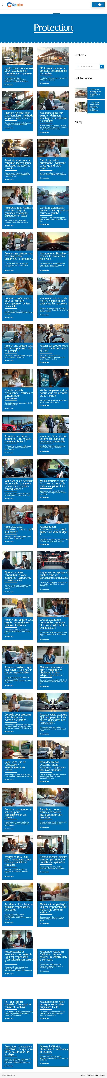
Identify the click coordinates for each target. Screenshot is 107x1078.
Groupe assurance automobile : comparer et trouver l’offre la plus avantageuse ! (53, 623)
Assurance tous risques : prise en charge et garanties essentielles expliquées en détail (19, 211)
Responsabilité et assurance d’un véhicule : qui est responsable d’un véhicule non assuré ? (19, 957)
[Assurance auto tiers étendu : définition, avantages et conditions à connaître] (53, 100)
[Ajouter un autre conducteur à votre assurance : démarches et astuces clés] (17, 560)
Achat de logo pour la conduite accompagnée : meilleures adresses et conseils (19, 164)
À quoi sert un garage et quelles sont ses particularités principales (54, 575)
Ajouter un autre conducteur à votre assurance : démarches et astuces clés (18, 576)
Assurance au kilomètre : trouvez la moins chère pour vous (54, 256)
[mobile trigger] (4, 4)
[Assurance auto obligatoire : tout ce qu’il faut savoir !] (17, 514)
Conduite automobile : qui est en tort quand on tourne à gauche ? (54, 210)
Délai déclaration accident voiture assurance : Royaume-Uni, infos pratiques (53, 766)
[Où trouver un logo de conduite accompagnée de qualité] (53, 56)
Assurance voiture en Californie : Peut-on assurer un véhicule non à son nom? (53, 955)
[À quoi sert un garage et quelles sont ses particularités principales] (53, 560)
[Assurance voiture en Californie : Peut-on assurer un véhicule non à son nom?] (53, 939)
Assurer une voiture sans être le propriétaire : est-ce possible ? (19, 348)
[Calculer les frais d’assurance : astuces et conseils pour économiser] (17, 378)
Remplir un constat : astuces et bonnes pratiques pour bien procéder (51, 813)
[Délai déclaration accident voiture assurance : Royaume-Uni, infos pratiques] (53, 749)
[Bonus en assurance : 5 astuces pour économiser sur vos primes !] (17, 797)
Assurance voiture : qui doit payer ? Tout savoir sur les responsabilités (18, 670)
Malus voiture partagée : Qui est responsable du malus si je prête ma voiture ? (54, 908)
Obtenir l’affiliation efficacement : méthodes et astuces (54, 1049)
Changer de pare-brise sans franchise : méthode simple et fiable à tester (19, 115)
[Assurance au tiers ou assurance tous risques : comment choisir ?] (17, 424)
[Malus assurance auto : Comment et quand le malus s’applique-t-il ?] (53, 468)
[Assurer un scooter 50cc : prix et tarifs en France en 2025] (53, 333)
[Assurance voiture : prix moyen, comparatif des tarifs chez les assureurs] (53, 286)
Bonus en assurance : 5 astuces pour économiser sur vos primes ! (18, 813)
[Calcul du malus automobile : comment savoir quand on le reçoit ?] (53, 148)
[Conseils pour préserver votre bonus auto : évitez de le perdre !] (17, 702)
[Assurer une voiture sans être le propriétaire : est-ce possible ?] (17, 333)
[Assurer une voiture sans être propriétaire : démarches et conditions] (17, 241)
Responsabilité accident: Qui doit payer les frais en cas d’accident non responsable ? (54, 718)
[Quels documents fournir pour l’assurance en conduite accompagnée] (17, 56)
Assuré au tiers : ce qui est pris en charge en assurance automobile (53, 439)
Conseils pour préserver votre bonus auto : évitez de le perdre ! (18, 717)
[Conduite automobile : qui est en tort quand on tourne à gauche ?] (53, 195)
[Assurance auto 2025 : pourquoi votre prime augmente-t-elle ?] (53, 989)
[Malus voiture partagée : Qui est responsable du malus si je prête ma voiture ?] (53, 892)
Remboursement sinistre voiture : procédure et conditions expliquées (53, 859)
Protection (95, 89)
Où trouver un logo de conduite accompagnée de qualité (53, 71)
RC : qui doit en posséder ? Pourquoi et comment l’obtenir (18, 1004)
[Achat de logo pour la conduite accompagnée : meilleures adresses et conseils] (17, 148)
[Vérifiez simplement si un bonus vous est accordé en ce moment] (53, 378)
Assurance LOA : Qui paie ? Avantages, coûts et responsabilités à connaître (18, 860)
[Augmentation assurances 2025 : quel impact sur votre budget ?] (53, 514)
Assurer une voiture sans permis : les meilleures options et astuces (19, 622)
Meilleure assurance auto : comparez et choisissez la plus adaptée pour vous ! (51, 671)
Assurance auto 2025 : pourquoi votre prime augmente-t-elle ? (52, 1004)
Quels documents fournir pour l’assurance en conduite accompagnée (19, 71)
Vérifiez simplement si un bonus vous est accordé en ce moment (54, 393)
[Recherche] (95, 4)
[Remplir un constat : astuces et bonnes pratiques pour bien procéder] (53, 797)
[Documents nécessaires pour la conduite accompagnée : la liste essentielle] (17, 286)
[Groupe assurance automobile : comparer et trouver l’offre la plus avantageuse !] (53, 607)
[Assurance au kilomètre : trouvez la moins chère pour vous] (53, 241)
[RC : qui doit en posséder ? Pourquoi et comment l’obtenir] (17, 989)
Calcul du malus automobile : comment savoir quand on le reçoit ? (53, 164)
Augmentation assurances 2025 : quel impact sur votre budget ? (54, 530)
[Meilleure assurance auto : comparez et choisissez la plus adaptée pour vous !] (53, 655)
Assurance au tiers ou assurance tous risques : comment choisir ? (19, 439)
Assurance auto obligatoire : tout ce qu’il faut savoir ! (19, 529)
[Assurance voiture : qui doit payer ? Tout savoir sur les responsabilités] (17, 655)
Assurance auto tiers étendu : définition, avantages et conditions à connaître (53, 116)
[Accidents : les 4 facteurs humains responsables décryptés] (17, 892)
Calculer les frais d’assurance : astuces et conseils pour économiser (19, 394)
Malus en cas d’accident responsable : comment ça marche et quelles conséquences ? (19, 484)
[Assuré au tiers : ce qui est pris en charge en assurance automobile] (53, 424)
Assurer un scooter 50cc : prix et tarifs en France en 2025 (54, 348)
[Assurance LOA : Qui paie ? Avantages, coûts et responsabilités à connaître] (17, 844)
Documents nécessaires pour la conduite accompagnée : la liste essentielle (18, 302)
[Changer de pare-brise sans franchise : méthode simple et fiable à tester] (17, 100)
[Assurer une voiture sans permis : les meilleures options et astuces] (17, 607)
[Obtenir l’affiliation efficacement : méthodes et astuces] (53, 1034)
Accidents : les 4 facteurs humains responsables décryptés (19, 907)
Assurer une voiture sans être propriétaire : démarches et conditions (19, 256)
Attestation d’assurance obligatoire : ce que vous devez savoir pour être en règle (19, 1050)
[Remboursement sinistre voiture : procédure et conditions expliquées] (53, 844)
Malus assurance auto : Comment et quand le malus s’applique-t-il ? (53, 483)
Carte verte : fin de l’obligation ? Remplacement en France (15, 766)
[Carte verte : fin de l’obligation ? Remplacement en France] (17, 749)
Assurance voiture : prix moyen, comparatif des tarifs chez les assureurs (53, 301)
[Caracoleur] (15, 4)
